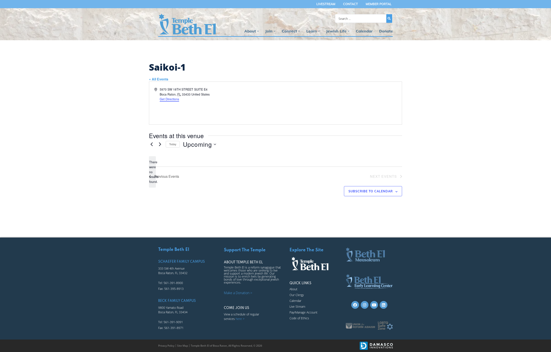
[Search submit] (389, 18)
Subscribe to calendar (370, 191)
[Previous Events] (151, 144)
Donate (386, 31)
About (250, 31)
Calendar (364, 31)
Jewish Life (336, 31)
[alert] (152, 171)
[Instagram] (364, 305)
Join (268, 31)
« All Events (158, 79)
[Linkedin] (383, 305)
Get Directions (169, 99)
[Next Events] (160, 144)
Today (172, 144)
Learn (311, 31)
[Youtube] (374, 305)
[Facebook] (355, 305)
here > (240, 319)
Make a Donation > (238, 292)
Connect (289, 31)
